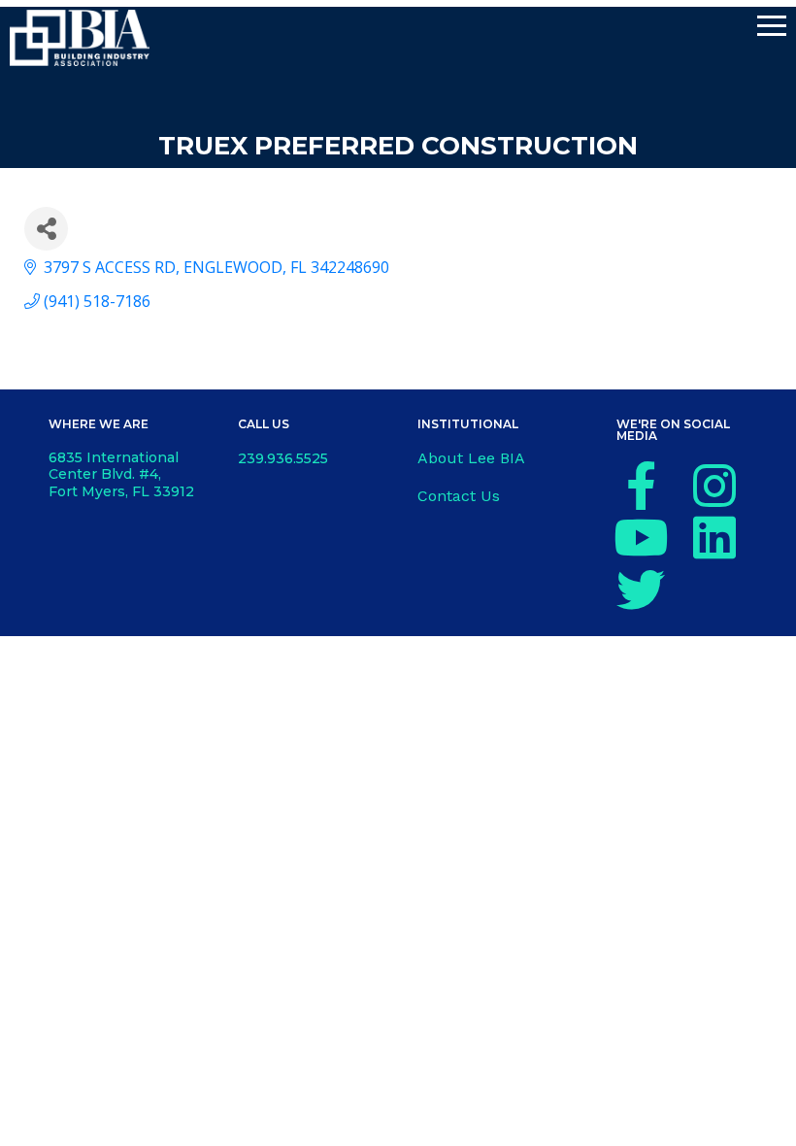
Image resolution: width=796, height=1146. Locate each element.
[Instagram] (714, 485)
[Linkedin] (714, 537)
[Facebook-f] (640, 485)
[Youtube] (640, 537)
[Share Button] (46, 229)
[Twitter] (640, 589)
